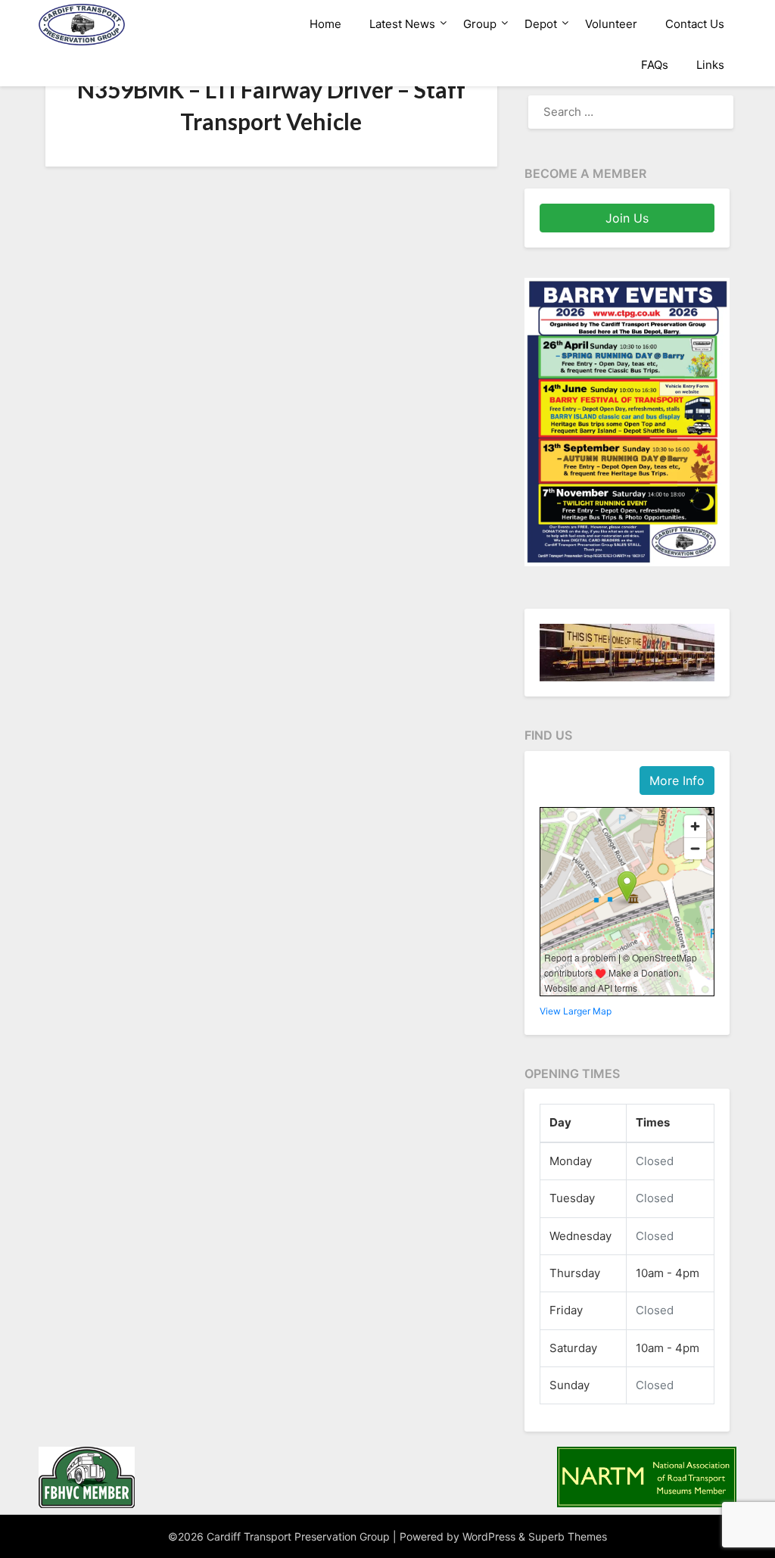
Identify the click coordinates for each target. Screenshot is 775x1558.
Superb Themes (567, 1536)
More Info (677, 780)
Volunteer (611, 24)
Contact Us (694, 24)
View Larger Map (576, 1011)
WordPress (488, 1536)
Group (479, 24)
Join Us (627, 218)
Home (325, 24)
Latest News (402, 24)
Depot (540, 24)
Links (710, 65)
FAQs (654, 65)
